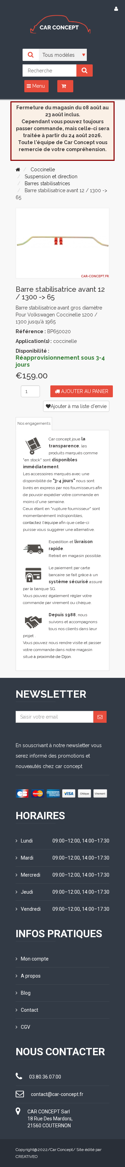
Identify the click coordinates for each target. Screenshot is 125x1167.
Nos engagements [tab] (33, 423)
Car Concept (61, 1149)
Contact (29, 1010)
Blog (26, 993)
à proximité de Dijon (52, 656)
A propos (31, 976)
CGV (25, 1027)
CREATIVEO (27, 1156)
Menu (38, 86)
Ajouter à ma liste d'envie (79, 406)
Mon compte (35, 959)
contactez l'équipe (40, 522)
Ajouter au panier (84, 391)
